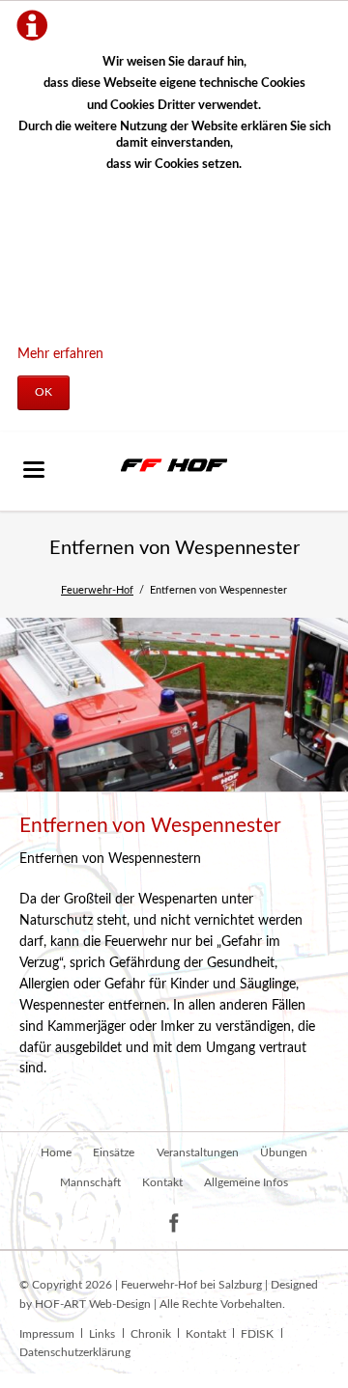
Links (102, 1334)
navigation (34, 469)
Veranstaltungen (198, 1152)
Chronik (150, 1334)
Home (56, 1152)
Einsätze (113, 1152)
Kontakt (162, 1182)
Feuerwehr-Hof (97, 590)
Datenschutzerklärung (74, 1352)
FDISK (257, 1334)
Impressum (46, 1334)
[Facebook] (174, 1223)
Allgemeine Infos (246, 1182)
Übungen (283, 1152)
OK (43, 392)
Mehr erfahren (60, 354)
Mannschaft (90, 1182)
